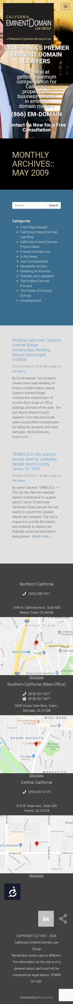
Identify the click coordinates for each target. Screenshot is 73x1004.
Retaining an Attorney (35, 271)
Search (53, 205)
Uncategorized (30, 300)
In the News (28, 256)
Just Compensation (34, 261)
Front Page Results (33, 227)
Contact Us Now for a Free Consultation (36, 127)
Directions (36, 677)
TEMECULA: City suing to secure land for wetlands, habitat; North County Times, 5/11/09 (34, 461)
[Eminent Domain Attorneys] (36, 23)
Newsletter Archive (33, 266)
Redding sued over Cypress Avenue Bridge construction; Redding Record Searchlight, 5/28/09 (36, 350)
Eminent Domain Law (35, 252)
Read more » (21, 437)
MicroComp (45, 997)
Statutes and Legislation (37, 276)
